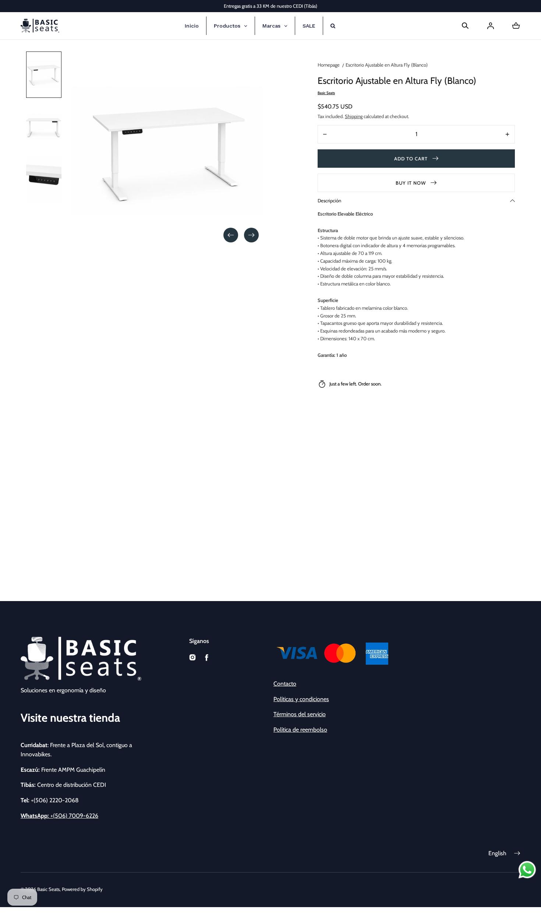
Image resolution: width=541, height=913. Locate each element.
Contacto (284, 683)
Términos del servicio (299, 714)
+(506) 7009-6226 (59, 815)
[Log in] (490, 25)
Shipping (354, 116)
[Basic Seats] (40, 25)
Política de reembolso (300, 729)
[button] (465, 25)
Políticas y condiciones (301, 699)
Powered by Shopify (82, 889)
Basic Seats (48, 889)
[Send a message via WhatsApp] (527, 870)
